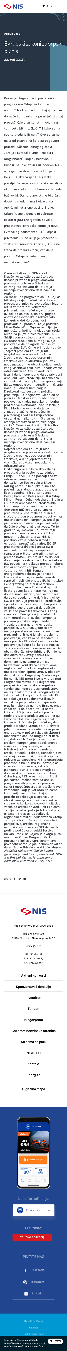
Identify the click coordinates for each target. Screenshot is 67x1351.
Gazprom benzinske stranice (33, 1031)
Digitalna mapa (33, 1089)
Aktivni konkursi (33, 975)
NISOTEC (33, 1053)
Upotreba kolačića (33, 1346)
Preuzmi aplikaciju (32, 1237)
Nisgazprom (33, 1020)
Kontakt (33, 1064)
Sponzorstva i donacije (33, 986)
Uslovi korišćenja (33, 1321)
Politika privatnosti (33, 1334)
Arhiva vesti (12, 33)
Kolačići (33, 1328)
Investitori (33, 997)
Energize (33, 1075)
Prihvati (55, 1341)
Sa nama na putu (33, 1042)
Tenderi (33, 1008)
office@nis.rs (33, 946)
